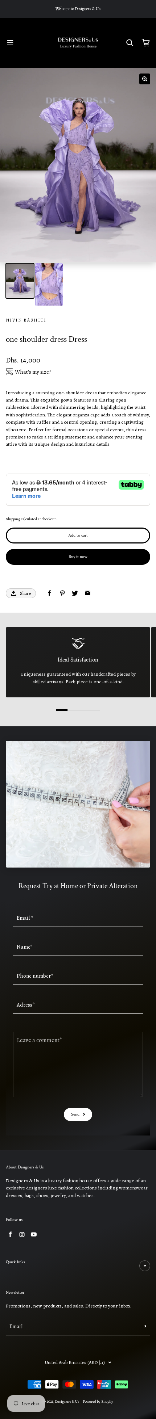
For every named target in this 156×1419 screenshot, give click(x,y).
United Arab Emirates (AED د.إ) (75, 1362)
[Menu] (10, 42)
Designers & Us (67, 1401)
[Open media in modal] (144, 79)
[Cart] (145, 42)
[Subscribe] (145, 1326)
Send (75, 1114)
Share (25, 593)
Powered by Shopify (98, 1401)
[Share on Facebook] (49, 593)
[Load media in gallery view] (20, 281)
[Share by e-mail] (87, 593)
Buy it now (78, 556)
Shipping (13, 519)
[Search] (130, 42)
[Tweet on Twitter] (74, 593)
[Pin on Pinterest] (62, 593)
